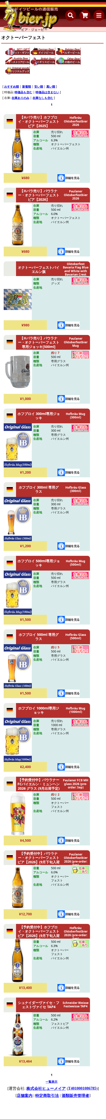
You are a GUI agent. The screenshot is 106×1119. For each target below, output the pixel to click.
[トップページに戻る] (31, 16)
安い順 (38, 86)
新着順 (26, 86)
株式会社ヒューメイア (46, 1088)
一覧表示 (51, 1081)
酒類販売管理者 (75, 1095)
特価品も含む (23, 92)
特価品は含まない (47, 92)
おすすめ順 (11, 86)
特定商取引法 (47, 1095)
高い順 (50, 86)
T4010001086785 (82, 1088)
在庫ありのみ (20, 98)
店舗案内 (25, 1095)
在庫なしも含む (43, 98)
